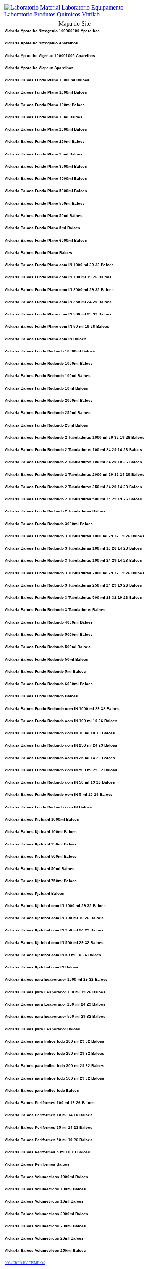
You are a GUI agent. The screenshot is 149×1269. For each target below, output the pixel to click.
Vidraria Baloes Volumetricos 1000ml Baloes (46, 1177)
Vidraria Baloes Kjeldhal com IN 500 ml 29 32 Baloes (54, 943)
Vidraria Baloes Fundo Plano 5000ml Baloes (46, 191)
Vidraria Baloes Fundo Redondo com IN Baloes (48, 807)
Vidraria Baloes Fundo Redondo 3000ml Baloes (49, 524)
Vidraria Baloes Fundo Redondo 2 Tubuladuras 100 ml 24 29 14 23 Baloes (73, 450)
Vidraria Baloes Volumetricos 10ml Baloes (44, 1201)
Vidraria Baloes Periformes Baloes (37, 1164)
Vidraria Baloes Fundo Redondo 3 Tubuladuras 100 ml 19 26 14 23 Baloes (73, 548)
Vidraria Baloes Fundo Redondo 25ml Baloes (46, 425)
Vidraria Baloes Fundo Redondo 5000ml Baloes (49, 634)
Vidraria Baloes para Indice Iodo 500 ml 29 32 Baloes (54, 1078)
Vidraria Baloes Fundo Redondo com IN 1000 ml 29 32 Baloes (62, 708)
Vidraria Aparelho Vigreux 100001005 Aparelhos (50, 55)
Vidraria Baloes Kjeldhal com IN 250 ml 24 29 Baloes (54, 930)
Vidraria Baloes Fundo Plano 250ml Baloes (45, 141)
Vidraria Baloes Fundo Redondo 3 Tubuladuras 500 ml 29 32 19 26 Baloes (73, 597)
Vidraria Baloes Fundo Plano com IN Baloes (45, 339)
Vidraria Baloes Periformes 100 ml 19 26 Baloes (50, 1103)
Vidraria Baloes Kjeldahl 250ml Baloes (41, 844)
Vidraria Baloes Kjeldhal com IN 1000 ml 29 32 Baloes (55, 906)
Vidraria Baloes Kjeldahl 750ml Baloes (41, 881)
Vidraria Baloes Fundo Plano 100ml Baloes (45, 105)
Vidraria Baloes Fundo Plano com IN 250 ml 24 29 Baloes (58, 302)
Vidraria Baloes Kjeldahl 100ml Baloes (41, 831)
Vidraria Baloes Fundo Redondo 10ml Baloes (46, 388)
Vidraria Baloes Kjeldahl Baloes (34, 893)
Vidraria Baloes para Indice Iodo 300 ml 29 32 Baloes (54, 1066)
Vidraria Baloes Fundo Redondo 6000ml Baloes (49, 684)
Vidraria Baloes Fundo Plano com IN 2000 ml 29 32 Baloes (59, 290)
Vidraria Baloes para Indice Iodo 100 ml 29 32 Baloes (54, 1041)
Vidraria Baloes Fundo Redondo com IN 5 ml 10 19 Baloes (59, 794)
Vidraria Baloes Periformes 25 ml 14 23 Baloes (48, 1127)
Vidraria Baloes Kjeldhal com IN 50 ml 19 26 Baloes (53, 955)
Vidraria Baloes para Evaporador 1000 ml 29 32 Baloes (56, 979)
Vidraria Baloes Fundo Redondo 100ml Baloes (48, 375)
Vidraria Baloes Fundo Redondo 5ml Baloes (45, 671)
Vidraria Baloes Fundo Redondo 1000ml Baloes (49, 363)
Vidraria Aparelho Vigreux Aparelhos (39, 68)
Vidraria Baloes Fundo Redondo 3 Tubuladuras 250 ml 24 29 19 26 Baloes (73, 585)
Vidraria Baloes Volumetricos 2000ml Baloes (46, 1214)
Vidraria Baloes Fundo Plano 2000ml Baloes (46, 129)
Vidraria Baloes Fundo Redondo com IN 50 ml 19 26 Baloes (60, 782)
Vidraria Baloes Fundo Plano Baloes (38, 253)
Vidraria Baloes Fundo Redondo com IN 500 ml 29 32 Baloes (61, 770)
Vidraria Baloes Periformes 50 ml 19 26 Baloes (48, 1140)
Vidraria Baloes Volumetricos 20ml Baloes (44, 1238)
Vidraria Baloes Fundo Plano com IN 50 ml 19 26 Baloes (57, 326)
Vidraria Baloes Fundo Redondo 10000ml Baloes (50, 351)
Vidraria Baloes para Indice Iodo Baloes (42, 1090)
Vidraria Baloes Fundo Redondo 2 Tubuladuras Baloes (55, 511)
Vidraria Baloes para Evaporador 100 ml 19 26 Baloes (55, 992)
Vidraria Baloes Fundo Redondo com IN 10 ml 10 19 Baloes (60, 733)
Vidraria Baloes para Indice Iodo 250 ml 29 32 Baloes (54, 1053)
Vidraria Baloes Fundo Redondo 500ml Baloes (48, 647)
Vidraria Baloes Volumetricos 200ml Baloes (45, 1226)
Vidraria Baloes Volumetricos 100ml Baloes (45, 1189)
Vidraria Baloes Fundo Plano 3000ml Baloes (46, 166)
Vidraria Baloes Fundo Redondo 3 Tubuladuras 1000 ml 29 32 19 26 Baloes (74, 536)
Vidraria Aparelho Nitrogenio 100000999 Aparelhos (52, 31)
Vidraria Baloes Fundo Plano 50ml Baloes (44, 215)
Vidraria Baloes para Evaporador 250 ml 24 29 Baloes (55, 1004)
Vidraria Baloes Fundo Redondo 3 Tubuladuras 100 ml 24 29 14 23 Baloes (73, 560)
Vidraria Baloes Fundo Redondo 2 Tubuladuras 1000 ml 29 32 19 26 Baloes (74, 437)
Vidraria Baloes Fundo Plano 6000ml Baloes (46, 240)
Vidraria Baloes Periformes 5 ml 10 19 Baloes (47, 1152)
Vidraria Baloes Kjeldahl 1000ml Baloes (42, 819)
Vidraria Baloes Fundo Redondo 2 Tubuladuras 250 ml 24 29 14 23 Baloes (73, 487)
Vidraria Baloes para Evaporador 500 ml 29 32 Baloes (55, 1016)
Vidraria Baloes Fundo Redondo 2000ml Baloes (49, 400)
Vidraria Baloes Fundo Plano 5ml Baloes (42, 228)
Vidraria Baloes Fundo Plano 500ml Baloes (45, 203)
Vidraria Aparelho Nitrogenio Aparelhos (41, 43)
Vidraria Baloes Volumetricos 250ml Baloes (45, 1250)
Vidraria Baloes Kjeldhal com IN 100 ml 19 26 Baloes (54, 918)
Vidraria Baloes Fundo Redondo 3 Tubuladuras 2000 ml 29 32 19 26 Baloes (74, 573)
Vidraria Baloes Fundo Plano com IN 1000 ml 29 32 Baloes (59, 265)
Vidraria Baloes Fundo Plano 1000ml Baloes (46, 92)
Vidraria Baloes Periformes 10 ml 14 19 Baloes (48, 1115)
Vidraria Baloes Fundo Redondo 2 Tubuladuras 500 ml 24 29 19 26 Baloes (73, 499)
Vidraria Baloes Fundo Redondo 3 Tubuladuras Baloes (55, 610)
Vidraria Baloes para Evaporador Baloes (42, 1029)
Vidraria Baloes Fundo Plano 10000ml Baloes (47, 80)
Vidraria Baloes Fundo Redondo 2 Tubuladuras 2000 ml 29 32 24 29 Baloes (74, 474)
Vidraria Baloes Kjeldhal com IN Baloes (41, 967)
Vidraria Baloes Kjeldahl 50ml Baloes (39, 868)
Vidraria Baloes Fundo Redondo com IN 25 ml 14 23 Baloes (60, 758)
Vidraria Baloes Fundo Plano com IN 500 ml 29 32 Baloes (58, 314)
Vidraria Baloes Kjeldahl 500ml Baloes (41, 856)
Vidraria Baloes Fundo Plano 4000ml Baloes (46, 178)
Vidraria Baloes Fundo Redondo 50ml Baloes (46, 659)
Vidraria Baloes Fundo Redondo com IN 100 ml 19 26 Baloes (61, 721)
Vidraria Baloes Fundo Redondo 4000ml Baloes (49, 622)
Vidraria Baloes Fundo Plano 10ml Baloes (44, 117)
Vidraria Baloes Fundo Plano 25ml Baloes (44, 154)
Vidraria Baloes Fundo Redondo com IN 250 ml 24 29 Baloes (61, 745)
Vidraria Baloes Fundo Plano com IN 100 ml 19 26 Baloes (58, 277)
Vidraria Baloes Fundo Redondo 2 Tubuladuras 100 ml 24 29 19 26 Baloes (73, 462)
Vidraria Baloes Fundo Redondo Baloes (41, 696)
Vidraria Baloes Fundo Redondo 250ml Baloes (48, 413)
